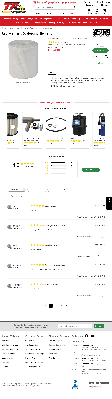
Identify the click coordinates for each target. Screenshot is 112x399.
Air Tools (93, 23)
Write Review (53, 44)
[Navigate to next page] (66, 306)
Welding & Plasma (22, 23)
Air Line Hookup (63, 19)
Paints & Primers (90, 19)
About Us (6, 341)
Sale (72, 13)
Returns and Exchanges (35, 354)
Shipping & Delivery (33, 349)
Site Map (5, 362)
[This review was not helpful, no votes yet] (102, 217)
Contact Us (29, 341)
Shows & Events (8, 354)
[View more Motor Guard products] (101, 32)
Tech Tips (53, 354)
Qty (97, 44)
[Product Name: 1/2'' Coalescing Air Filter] (79, 130)
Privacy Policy (30, 358)
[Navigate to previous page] (45, 306)
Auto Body (76, 19)
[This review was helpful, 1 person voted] (98, 236)
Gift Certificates (55, 349)
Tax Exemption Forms (34, 366)
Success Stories (8, 358)
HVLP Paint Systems (29, 19)
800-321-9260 (93, 5)
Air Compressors (46, 19)
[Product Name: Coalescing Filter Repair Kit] (56, 130)
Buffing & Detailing (56, 23)
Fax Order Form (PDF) (34, 362)
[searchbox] (14, 189)
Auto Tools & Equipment (77, 23)
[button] (13, 127)
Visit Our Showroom (10, 345)
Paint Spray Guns (39, 23)
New (49, 13)
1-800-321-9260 (87, 345)
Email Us (106, 5)
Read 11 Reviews (66, 44)
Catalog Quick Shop (57, 345)
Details (52, 72)
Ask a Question (79, 44)
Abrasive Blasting (11, 19)
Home (4, 28)
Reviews (5, 366)
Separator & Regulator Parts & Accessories (36, 28)
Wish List (52, 358)
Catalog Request (55, 341)
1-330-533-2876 (87, 364)
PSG (96, 387)
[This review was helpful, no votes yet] (98, 217)
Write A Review (91, 170)
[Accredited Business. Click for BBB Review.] (75, 384)
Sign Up (98, 326)
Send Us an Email (88, 353)
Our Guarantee (31, 345)
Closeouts (60, 13)
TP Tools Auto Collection (12, 349)
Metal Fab (104, 19)
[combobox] (36, 190)
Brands (39, 13)
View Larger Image (22, 82)
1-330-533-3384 (87, 358)
